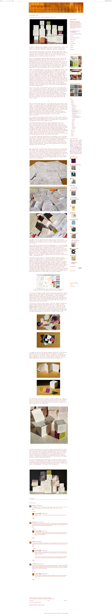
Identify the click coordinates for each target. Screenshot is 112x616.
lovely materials (75, 146)
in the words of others (78, 145)
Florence (71, 143)
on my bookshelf (76, 147)
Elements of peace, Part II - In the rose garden (76, 111)
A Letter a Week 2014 (74, 233)
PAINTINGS (72, 41)
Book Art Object (74, 197)
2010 (72, 134)
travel (81, 152)
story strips (77, 151)
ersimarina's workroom (75, 240)
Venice (71, 153)
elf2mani (72, 178)
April (73, 124)
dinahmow (33, 505)
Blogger (67, 613)
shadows (73, 151)
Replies (34, 511)
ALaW (71, 140)
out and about (74, 148)
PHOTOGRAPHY (72, 43)
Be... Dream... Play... (74, 188)
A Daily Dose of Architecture (76, 164)
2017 (72, 100)
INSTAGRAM (72, 49)
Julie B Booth (73, 171)
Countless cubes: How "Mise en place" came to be (76, 117)
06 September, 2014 (41, 522)
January (73, 128)
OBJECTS (71, 45)
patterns (78, 148)
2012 (72, 131)
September (74, 109)
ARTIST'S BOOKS (73, 39)
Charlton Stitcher (74, 190)
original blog (78, 22)
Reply (33, 509)
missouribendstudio (74, 219)
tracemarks (73, 212)
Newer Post (31, 600)
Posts (72, 284)
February (73, 127)
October (73, 108)
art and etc (73, 226)
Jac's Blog (73, 185)
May (72, 123)
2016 (72, 101)
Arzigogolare (37, 513)
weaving (73, 153)
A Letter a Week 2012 (74, 248)
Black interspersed (75, 115)
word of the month (78, 153)
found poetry (75, 143)
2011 (72, 133)
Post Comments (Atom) (37, 602)
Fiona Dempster (34, 522)
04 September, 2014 (39, 505)
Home (49, 600)
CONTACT (71, 47)
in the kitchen (75, 144)
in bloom (79, 143)
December (73, 105)
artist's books (75, 140)
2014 (72, 104)
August (73, 119)
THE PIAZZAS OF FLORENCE (75, 37)
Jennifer (33, 541)
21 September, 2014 (44, 573)
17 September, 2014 (44, 513)
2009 (72, 135)
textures (78, 152)
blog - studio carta (74, 187)
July (72, 120)
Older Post (65, 600)
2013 (72, 130)
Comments (73, 286)
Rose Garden (76, 150)
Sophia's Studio (73, 255)
